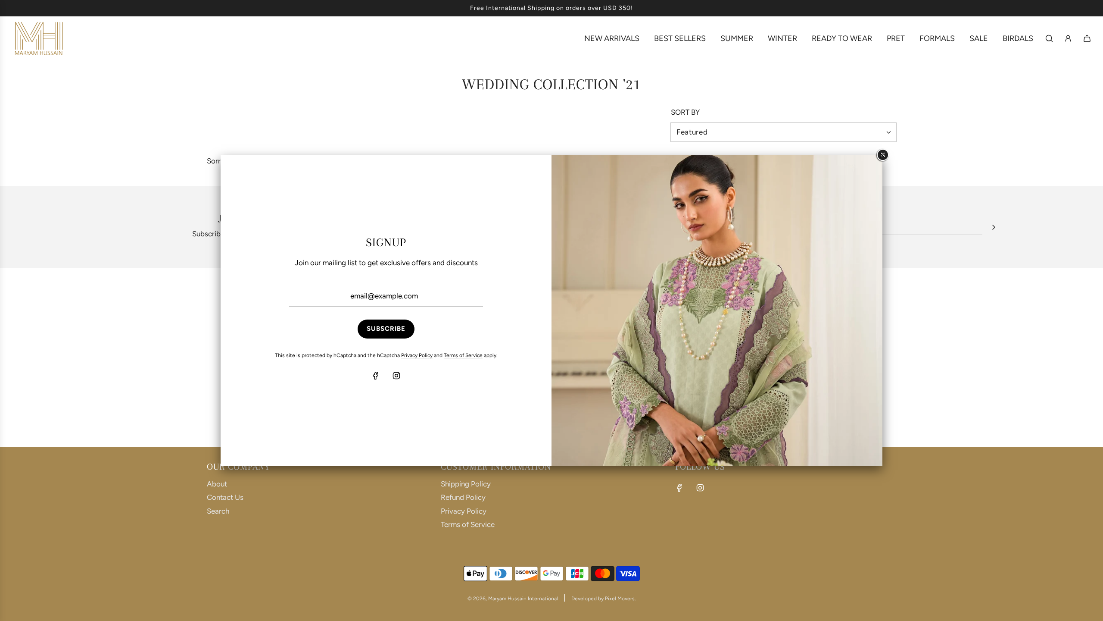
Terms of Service (463, 355)
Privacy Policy (417, 355)
